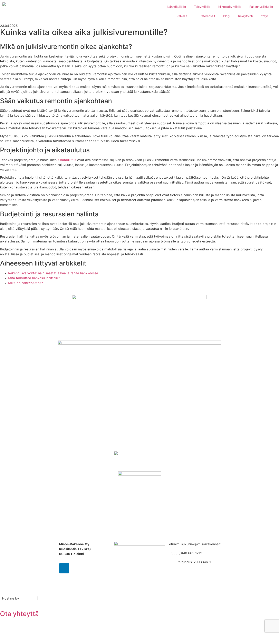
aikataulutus (67, 160)
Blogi (226, 16)
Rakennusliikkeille (261, 6)
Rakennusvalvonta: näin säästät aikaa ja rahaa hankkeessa (53, 273)
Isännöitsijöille (176, 6)
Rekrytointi (245, 16)
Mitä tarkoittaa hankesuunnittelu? (34, 278)
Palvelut (182, 16)
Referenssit (207, 16)
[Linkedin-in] (64, 568)
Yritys (265, 16)
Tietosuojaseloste (52, 598)
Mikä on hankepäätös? (25, 283)
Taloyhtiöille (202, 6)
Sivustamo (28, 598)
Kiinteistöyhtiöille (229, 6)
